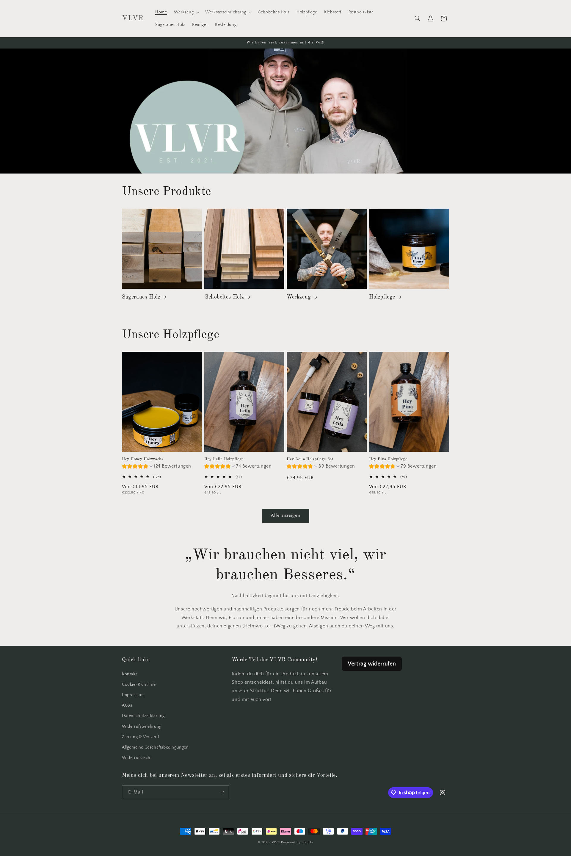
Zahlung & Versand (140, 737)
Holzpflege (382, 297)
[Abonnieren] (222, 792)
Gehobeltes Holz (224, 297)
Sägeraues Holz (141, 297)
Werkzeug (299, 297)
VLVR (276, 842)
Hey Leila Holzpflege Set (310, 459)
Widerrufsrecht (137, 757)
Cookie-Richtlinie (139, 684)
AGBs (127, 705)
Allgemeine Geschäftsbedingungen (155, 747)
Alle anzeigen (285, 515)
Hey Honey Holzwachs (142, 459)
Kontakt (129, 674)
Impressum (133, 695)
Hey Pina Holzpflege (388, 459)
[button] (186, 12)
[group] (156, 467)
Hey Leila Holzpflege (224, 459)
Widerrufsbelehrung (141, 726)
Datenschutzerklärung (143, 715)
